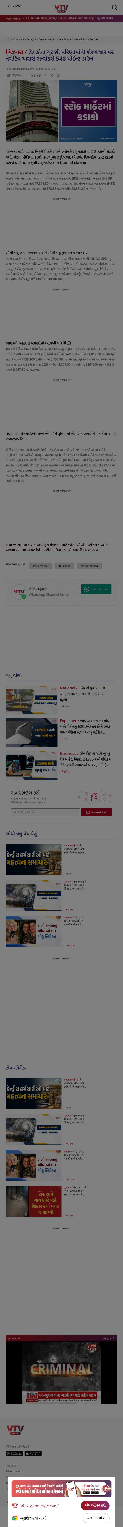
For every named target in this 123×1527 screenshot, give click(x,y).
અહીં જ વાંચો (96, 1518)
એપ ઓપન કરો (95, 1505)
